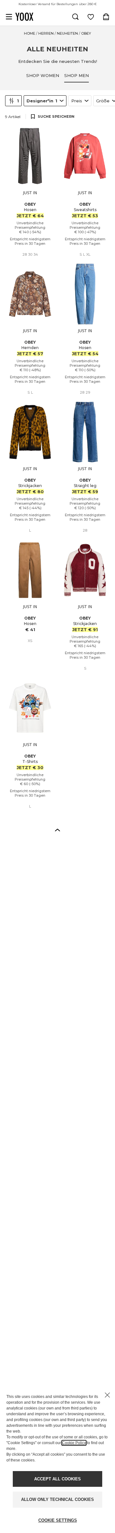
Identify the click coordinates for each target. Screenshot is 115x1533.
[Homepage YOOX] (24, 17)
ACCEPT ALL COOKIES (57, 1479)
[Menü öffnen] (9, 16)
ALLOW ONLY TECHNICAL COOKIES (57, 1499)
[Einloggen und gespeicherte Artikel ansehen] (90, 16)
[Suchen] (75, 16)
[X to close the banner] (107, 1395)
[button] (57, 829)
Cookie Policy (74, 1443)
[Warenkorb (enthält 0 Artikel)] (106, 16)
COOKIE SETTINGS (57, 1520)
